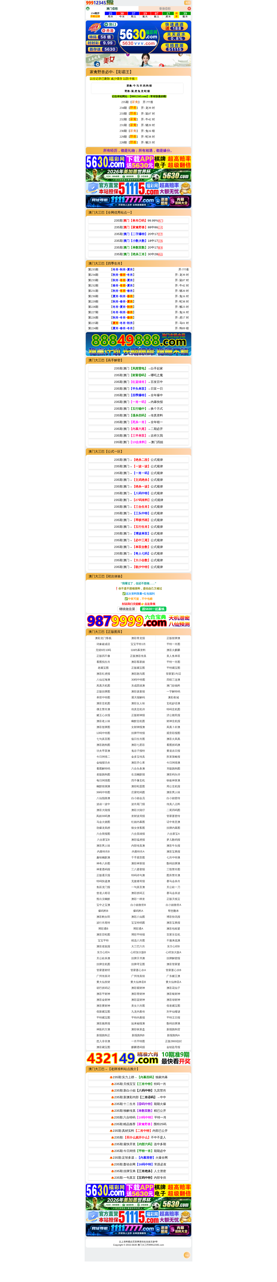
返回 (187, 2)
